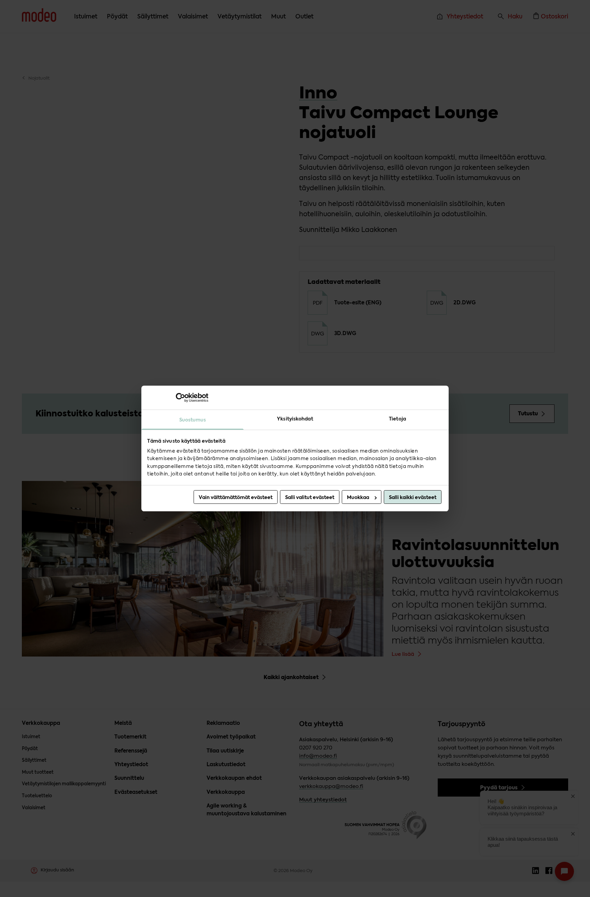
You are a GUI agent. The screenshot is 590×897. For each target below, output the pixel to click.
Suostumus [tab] (192, 419)
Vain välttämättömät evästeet (235, 497)
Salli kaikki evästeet (412, 497)
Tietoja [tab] (397, 418)
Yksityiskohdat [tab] (295, 418)
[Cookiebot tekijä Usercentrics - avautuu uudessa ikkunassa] (178, 397)
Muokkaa (358, 497)
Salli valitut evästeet (309, 497)
